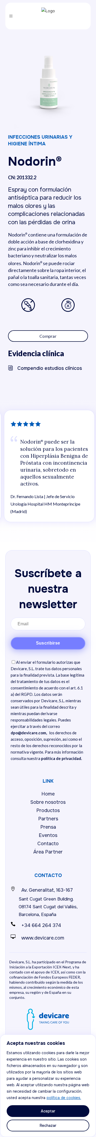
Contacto (48, 844)
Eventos (48, 835)
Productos (48, 810)
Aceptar (48, 1111)
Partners (48, 819)
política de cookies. (64, 1097)
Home (48, 794)
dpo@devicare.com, (29, 732)
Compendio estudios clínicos (49, 368)
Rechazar (48, 1125)
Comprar (48, 336)
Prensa (48, 827)
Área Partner (48, 852)
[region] (48, 1085)
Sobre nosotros (48, 802)
